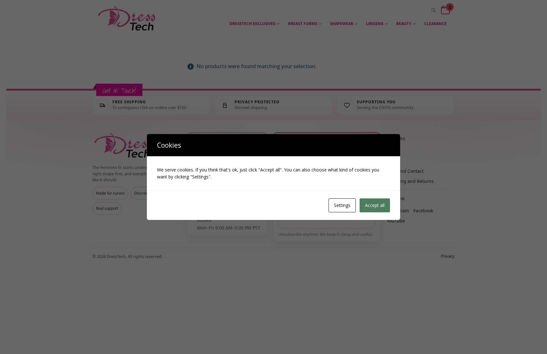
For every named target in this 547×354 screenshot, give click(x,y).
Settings (342, 205)
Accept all (375, 205)
